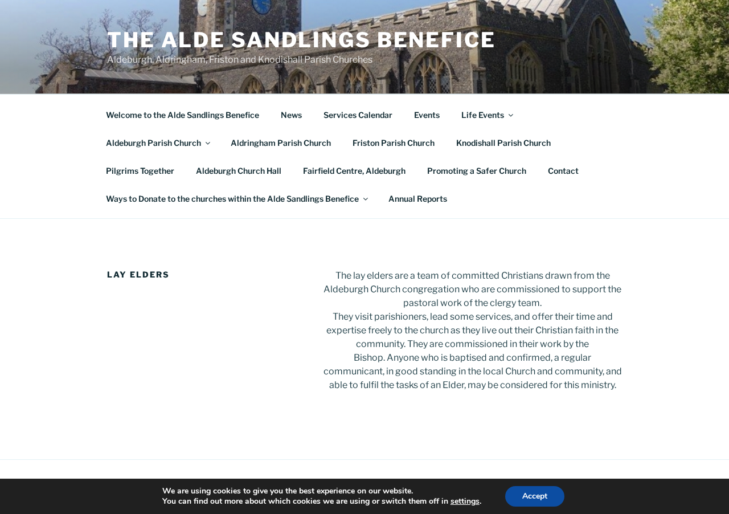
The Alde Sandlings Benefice (301, 39)
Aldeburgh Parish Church (153, 143)
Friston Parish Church (394, 143)
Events (427, 115)
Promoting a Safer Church (476, 171)
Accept (534, 496)
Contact (563, 171)
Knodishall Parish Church (503, 143)
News (291, 115)
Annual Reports (417, 198)
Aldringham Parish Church (281, 143)
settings (465, 501)
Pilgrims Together (140, 171)
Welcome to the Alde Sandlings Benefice (182, 115)
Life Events (482, 115)
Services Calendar (357, 115)
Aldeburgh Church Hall (238, 171)
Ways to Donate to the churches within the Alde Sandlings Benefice (232, 198)
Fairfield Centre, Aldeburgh (354, 171)
